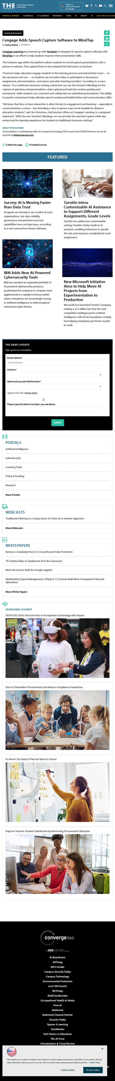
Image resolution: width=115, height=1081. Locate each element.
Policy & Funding (15, 476)
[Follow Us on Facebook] (91, 5)
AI (76, 16)
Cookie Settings (68, 1070)
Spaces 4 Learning (57, 1024)
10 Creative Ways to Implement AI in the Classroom (34, 561)
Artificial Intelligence (17, 449)
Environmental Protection (57, 981)
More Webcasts (14, 528)
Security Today (57, 1019)
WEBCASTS (15, 512)
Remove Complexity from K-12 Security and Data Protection (39, 552)
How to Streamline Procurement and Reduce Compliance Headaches (44, 687)
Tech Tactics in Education (57, 1034)
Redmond (57, 1010)
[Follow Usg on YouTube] (100, 5)
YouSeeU (52, 51)
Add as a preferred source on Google (73, 6)
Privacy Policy (31, 392)
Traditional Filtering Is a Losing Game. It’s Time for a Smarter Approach (45, 518)
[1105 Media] (57, 950)
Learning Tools (14, 467)
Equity (84, 16)
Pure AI (57, 1005)
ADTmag (57, 962)
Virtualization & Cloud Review (57, 1043)
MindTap (7, 55)
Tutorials (28, 16)
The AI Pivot (57, 1038)
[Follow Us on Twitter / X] (96, 5)
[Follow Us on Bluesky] (86, 5)
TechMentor (57, 1029)
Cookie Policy (94, 1062)
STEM (68, 16)
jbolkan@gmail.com (23, 135)
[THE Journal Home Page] (18, 6)
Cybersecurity (13, 458)
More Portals (13, 494)
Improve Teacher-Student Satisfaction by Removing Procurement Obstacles (48, 831)
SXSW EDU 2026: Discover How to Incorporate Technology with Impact (45, 615)
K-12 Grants (43, 16)
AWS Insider (57, 967)
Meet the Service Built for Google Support (29, 570)
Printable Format (38, 144)
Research (57, 16)
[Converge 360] (57, 937)
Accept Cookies (93, 1070)
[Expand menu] (110, 6)
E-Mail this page (14, 144)
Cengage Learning (12, 51)
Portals (13, 442)
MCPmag (57, 991)
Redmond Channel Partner (57, 1014)
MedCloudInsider (58, 995)
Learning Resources (13, 33)
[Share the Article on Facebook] (107, 33)
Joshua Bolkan (11, 44)
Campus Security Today (57, 971)
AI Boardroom (57, 957)
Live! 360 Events (57, 986)
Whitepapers (18, 545)
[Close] (102, 1048)
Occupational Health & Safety (58, 1000)
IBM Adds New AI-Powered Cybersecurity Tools (27, 275)
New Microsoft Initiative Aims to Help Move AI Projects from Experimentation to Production (84, 290)
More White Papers (16, 591)
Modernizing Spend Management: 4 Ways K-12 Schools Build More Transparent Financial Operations (55, 580)
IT (92, 16)
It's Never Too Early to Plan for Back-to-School (31, 759)
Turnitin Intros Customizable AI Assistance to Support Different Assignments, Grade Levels (87, 209)
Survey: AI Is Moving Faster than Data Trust (27, 204)
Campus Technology (57, 976)
